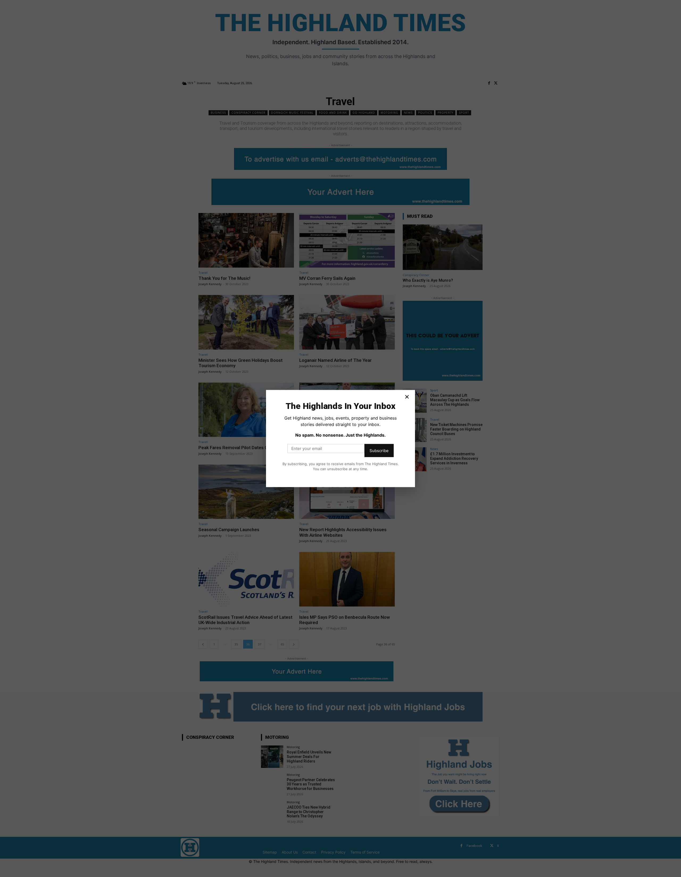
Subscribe (379, 450)
